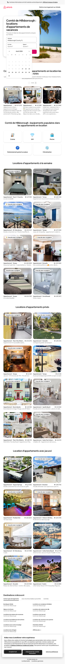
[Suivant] (35, 82)
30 (29, 72)
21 (22, 69)
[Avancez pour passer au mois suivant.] (29, 51)
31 (9, 76)
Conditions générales (37, 661)
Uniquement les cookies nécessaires (32, 652)
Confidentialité (26, 661)
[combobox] (21, 40)
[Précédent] (29, 82)
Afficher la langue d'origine (50, 2)
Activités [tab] (46, 599)
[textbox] (14, 46)
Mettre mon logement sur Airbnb (49, 7)
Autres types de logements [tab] (11, 599)
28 (22, 72)
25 (12, 72)
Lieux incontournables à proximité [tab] (31, 599)
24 (9, 72)
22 (26, 69)
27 (19, 72)
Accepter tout (13, 652)
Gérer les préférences (52, 652)
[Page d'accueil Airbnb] (7, 7)
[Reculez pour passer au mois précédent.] (9, 51)
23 (29, 69)
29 (26, 72)
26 (15, 72)
